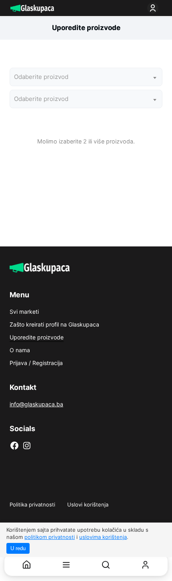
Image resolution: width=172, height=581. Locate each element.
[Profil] (145, 564)
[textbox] (43, 77)
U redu (18, 548)
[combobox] (86, 77)
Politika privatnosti (32, 504)
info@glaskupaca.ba (36, 404)
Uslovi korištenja (87, 504)
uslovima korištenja (103, 537)
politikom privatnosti (49, 537)
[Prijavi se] (154, 8)
